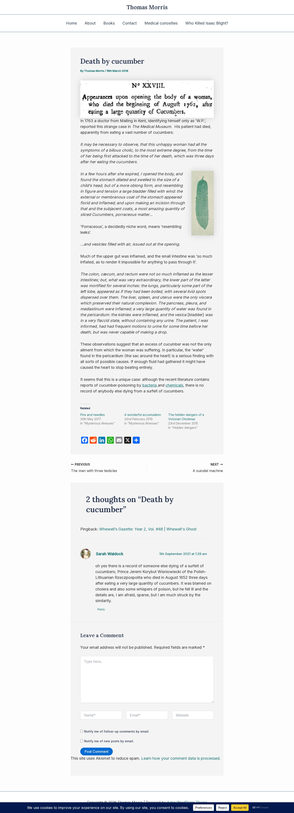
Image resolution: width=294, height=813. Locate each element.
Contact (129, 23)
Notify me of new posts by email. (109, 741)
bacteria (150, 385)
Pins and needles (92, 414)
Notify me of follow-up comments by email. (116, 731)
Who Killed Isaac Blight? (206, 23)
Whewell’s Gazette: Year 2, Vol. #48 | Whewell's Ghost (148, 529)
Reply (101, 609)
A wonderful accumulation (142, 414)
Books (109, 23)
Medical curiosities (161, 23)
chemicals (174, 385)
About (90, 23)
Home (71, 23)
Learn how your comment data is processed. (181, 758)
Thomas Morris (147, 7)
